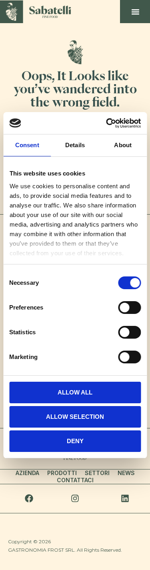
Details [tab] (75, 145)
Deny (75, 441)
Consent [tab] (27, 145)
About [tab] (123, 145)
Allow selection (75, 416)
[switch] (129, 307)
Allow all (75, 392)
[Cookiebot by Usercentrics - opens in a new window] (107, 123)
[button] (135, 11)
